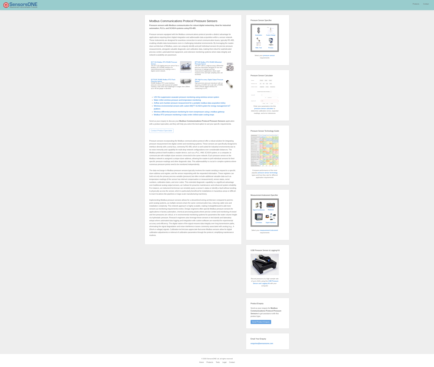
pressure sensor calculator (263, 108)
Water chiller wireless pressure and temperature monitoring (177, 100)
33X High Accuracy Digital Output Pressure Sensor (209, 80)
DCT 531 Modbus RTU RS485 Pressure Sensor (164, 63)
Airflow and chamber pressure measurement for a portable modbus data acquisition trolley (189, 103)
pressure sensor (269, 55)
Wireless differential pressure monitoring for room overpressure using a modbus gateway (189, 112)
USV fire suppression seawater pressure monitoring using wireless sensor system (186, 97)
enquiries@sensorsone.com (262, 343)
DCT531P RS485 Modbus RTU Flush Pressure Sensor (163, 80)
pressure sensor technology (268, 173)
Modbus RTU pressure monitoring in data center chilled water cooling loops (184, 115)
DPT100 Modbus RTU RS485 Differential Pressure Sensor (208, 63)
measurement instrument (269, 230)
